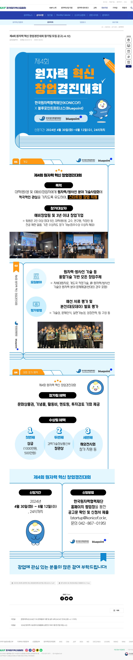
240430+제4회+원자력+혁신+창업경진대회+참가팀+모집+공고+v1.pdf (32, 583)
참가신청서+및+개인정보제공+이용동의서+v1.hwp (74, 583)
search (131, 8)
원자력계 (50, 22)
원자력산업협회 (18, 22)
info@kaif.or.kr (58, 653)
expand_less (128, 66)
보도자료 (115, 22)
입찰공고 (83, 22)
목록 (116, 610)
